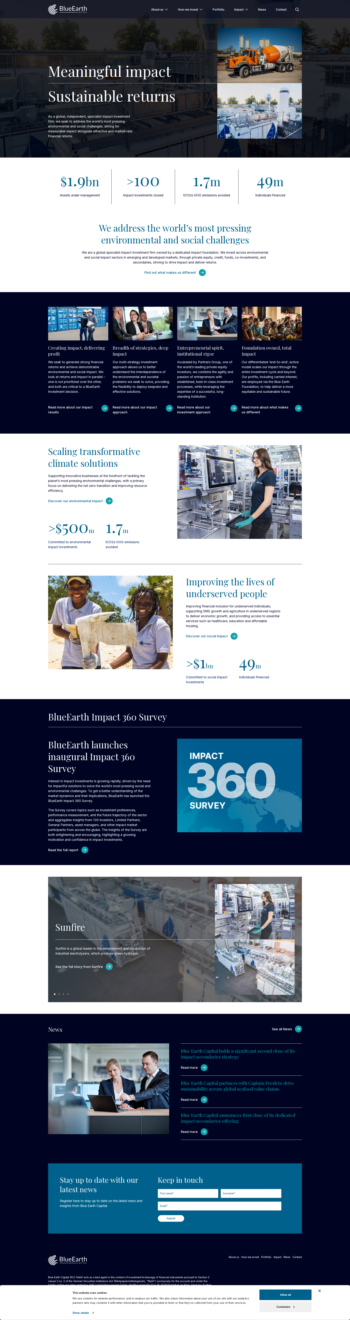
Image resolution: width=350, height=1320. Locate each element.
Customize (283, 1306)
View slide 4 (68, 994)
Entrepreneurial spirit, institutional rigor (200, 351)
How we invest (188, 9)
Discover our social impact (207, 636)
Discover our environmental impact (75, 501)
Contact (281, 9)
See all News (282, 1029)
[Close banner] (319, 1291)
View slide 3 (63, 994)
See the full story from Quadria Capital (85, 972)
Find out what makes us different (170, 272)
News (262, 9)
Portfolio (218, 9)
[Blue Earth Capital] (67, 9)
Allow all (285, 1294)
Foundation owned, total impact (266, 351)
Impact (239, 9)
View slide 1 (54, 994)
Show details (81, 1312)
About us (157, 9)
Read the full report (63, 850)
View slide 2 (59, 994)
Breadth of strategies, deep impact (140, 351)
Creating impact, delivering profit (76, 351)
